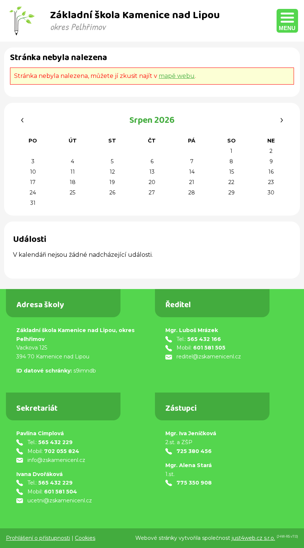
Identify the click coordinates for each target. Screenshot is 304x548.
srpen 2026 (152, 121)
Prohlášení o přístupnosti (38, 538)
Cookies (85, 538)
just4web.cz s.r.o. (253, 538)
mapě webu (177, 75)
